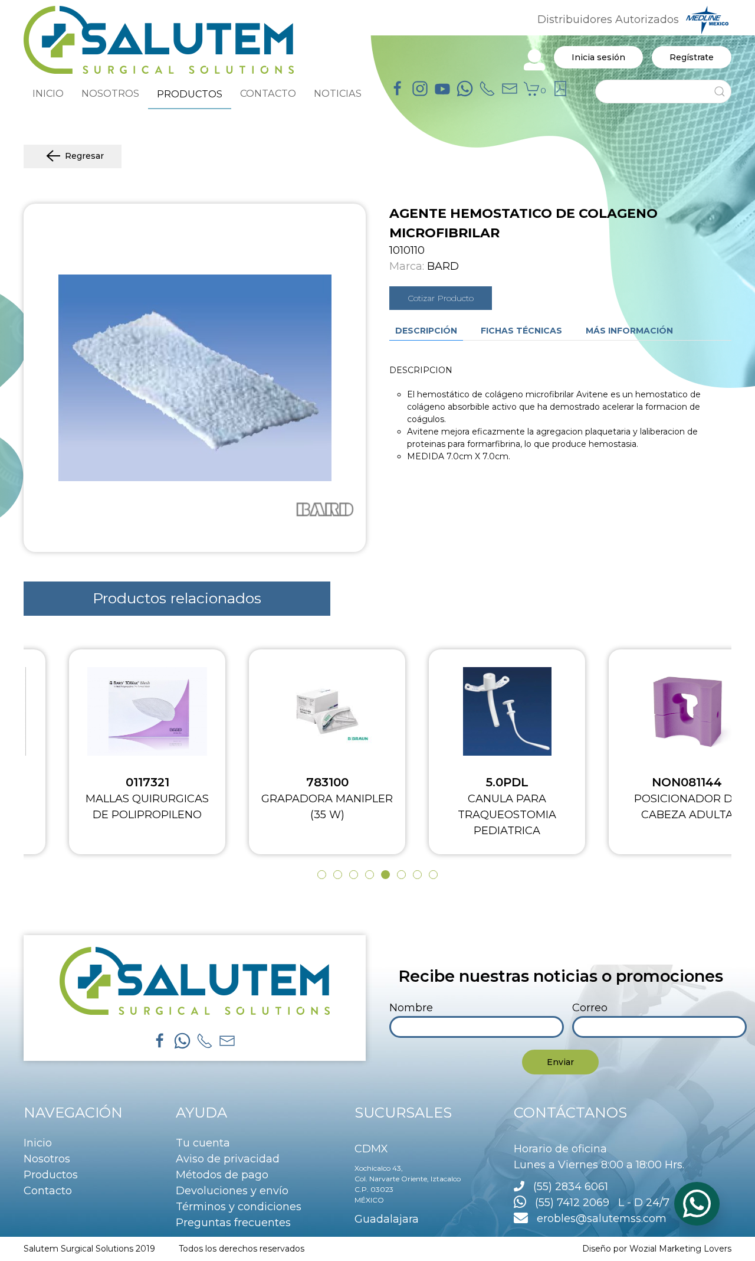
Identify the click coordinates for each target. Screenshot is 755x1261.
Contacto (48, 1190)
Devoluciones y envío (232, 1190)
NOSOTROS (110, 93)
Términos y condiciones (238, 1206)
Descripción (426, 330)
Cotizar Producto (441, 298)
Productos (51, 1174)
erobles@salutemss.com (597, 1218)
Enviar (560, 1062)
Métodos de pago (222, 1174)
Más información (629, 330)
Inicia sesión (598, 57)
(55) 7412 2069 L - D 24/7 (597, 1202)
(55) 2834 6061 (570, 1186)
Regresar (84, 156)
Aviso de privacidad (228, 1158)
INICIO (48, 93)
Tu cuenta (203, 1142)
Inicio (38, 1142)
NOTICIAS (338, 93)
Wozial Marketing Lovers (680, 1248)
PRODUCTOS (189, 94)
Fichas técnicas (521, 330)
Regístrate (691, 57)
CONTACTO (268, 93)
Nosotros (47, 1158)
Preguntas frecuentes (233, 1222)
